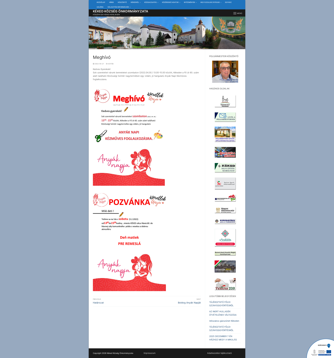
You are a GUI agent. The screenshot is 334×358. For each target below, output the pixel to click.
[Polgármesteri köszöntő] (225, 72)
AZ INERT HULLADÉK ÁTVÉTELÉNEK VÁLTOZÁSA (223, 313)
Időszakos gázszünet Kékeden (224, 321)
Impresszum (150, 353)
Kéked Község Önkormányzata (120, 11)
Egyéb (111, 64)
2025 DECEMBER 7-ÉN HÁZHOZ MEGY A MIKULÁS (223, 338)
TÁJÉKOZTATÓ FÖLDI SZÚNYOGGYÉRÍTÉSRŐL (221, 304)
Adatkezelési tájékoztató (219, 353)
